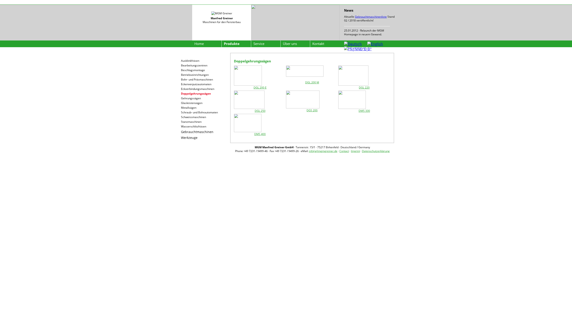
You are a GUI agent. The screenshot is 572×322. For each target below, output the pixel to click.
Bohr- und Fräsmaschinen (197, 79)
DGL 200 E (260, 87)
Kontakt (318, 43)
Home (199, 43)
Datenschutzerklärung (376, 151)
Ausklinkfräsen (190, 61)
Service (258, 43)
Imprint (355, 151)
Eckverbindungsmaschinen (197, 89)
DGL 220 (364, 87)
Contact (344, 151)
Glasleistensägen (191, 103)
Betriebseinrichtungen (195, 75)
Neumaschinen (192, 55)
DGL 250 (260, 111)
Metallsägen (188, 108)
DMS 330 (364, 111)
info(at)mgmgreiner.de (323, 151)
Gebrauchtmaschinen (197, 132)
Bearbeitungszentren (194, 65)
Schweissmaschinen (193, 117)
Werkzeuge (189, 138)
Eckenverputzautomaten (196, 84)
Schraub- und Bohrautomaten (199, 112)
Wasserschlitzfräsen (193, 126)
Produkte (232, 43)
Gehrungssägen (191, 98)
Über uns (290, 43)
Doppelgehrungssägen (196, 93)
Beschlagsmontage (193, 70)
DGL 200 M (312, 82)
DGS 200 (312, 110)
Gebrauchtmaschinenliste (371, 17)
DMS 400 (260, 134)
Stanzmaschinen (191, 122)
